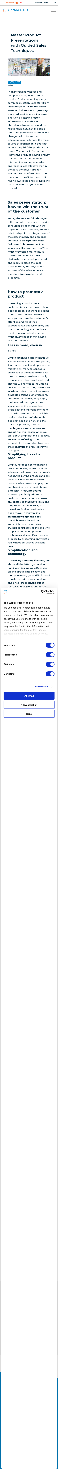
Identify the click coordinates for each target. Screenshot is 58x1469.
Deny (29, 714)
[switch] (50, 654)
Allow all (29, 695)
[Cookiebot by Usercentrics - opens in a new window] (41, 592)
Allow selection (29, 705)
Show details (41, 686)
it (55, 3)
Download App (11, 3)
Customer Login (40, 3)
